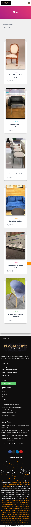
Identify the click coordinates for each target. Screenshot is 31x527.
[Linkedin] (17, 451)
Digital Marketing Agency (8, 415)
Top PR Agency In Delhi (23, 473)
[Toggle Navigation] (29, 3)
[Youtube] (21, 451)
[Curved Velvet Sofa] (15, 200)
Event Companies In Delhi (19, 484)
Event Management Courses (9, 402)
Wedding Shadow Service (22, 520)
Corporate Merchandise (8, 418)
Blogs (3, 391)
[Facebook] (10, 451)
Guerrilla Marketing (7, 410)
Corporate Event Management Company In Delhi (13, 467)
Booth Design (9, 502)
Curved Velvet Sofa (15, 221)
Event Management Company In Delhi (21, 461)
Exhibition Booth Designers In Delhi (20, 506)
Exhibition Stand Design (16, 500)
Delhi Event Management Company (20, 482)
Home (4, 22)
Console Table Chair (15, 174)
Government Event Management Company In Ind (15, 522)
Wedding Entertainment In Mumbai (15, 510)
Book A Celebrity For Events (9, 369)
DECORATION (5, 375)
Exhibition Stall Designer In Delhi (21, 502)
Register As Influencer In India (9, 412)
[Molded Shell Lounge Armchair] (15, 293)
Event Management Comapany (10, 372)
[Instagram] (13, 451)
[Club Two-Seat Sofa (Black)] (15, 103)
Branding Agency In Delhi (23, 469)
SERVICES (4, 380)
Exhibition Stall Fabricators (9, 504)
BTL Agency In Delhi (6, 461)
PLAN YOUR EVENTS (7, 383)
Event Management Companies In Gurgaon (14, 463)
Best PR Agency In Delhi (11, 473)
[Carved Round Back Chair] (15, 54)
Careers (4, 399)
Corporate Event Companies (20, 465)
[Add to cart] (23, 81)
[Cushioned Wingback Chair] (15, 245)
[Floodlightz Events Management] (6, 3)
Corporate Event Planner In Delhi (17, 481)
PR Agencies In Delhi (6, 471)
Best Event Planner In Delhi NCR (9, 508)
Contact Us (4, 394)
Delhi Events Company (7, 484)
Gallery (4, 397)
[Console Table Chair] (15, 153)
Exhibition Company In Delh (18, 486)
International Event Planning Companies (12, 407)
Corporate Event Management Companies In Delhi (13, 475)
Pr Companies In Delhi (17, 471)
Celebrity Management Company (10, 404)
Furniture (15, 72)
